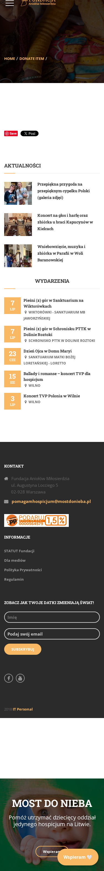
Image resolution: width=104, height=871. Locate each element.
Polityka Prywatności (23, 569)
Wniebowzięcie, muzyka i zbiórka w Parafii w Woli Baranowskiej (61, 253)
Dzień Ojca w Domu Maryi (48, 351)
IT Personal (23, 709)
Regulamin (14, 579)
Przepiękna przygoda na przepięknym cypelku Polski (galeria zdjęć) (63, 190)
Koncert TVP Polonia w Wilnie (52, 395)
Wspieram (52, 851)
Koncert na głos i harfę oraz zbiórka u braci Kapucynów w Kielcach (65, 222)
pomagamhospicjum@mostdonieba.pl (51, 501)
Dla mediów (15, 560)
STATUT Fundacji (19, 550)
